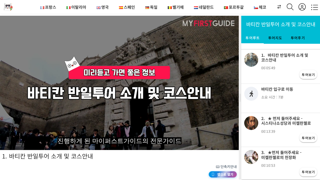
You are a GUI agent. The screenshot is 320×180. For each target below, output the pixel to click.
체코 (262, 7)
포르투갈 (236, 7)
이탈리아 (78, 7)
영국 (105, 7)
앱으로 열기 (225, 174)
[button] (275, 7)
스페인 (129, 7)
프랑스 (50, 7)
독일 (154, 7)
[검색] (292, 7)
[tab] (252, 38)
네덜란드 (206, 7)
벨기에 (178, 7)
